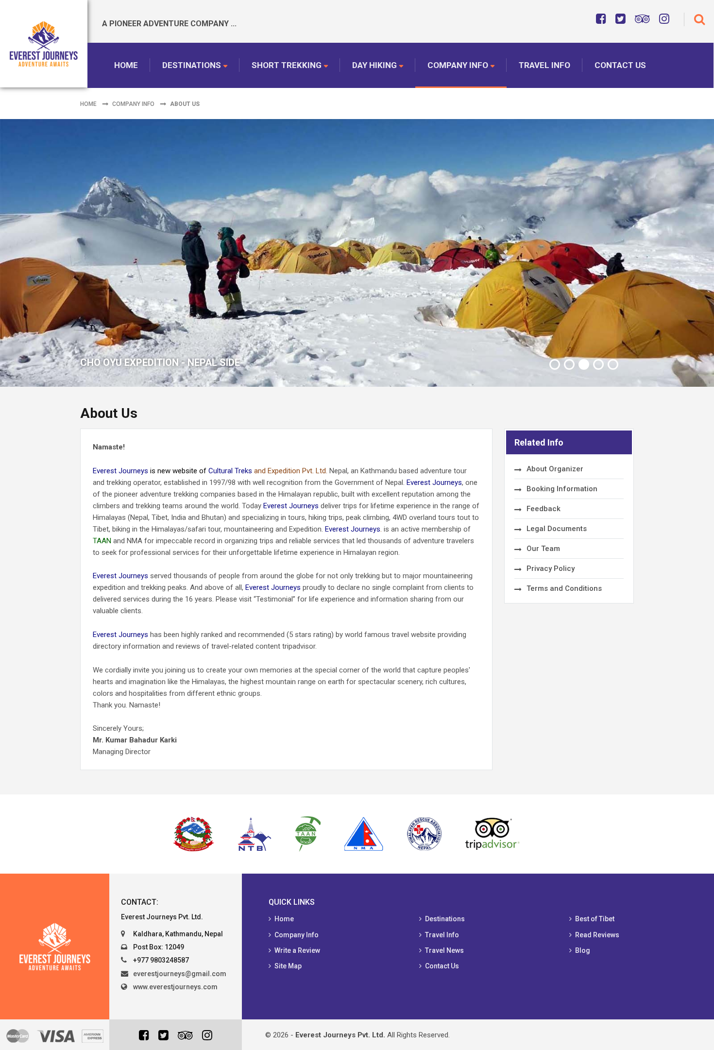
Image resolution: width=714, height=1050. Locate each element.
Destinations (191, 65)
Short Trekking (287, 65)
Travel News (444, 950)
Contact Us (620, 65)
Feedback (544, 508)
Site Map (288, 966)
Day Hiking (374, 65)
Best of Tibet (594, 919)
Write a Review (297, 950)
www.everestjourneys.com (175, 987)
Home (126, 65)
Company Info (457, 65)
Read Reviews (597, 935)
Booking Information (562, 488)
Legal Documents (557, 528)
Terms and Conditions (564, 588)
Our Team (543, 548)
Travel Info (544, 65)
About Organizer (555, 469)
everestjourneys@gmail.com (179, 974)
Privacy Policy (551, 568)
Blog (582, 950)
